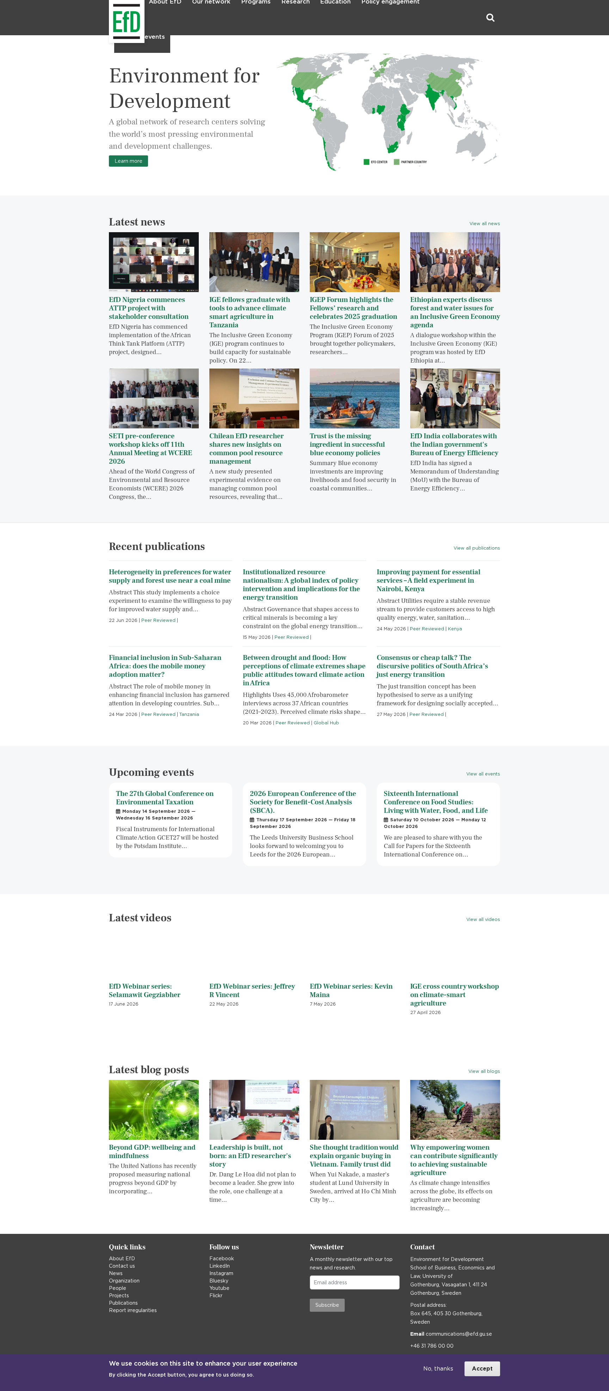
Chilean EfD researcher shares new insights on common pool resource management (246, 449)
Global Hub (326, 722)
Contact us (122, 1266)
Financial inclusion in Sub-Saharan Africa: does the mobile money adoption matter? (165, 666)
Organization (124, 1281)
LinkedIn (219, 1266)
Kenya (455, 628)
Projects (119, 1295)
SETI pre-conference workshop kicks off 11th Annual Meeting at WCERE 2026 (150, 449)
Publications (123, 1303)
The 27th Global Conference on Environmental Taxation (165, 798)
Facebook (221, 1258)
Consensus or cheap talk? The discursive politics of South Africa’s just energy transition (432, 666)
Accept (482, 1368)
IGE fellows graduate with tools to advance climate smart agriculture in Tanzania (249, 312)
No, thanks (438, 1368)
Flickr (215, 1295)
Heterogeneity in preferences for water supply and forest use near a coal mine (170, 576)
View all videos (483, 919)
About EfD (122, 1258)
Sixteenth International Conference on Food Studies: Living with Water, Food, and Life (436, 802)
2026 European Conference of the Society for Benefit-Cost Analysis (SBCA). (303, 802)
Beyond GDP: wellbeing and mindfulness (152, 1152)
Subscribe (327, 1305)
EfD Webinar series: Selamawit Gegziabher (144, 991)
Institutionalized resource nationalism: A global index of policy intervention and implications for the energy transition (301, 585)
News (116, 1273)
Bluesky (218, 1281)
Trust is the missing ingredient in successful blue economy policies (347, 445)
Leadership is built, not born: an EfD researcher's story (250, 1156)
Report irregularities (133, 1310)
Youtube (219, 1288)
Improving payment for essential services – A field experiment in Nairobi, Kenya (428, 581)
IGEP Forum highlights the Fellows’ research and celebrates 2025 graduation (353, 308)
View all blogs (484, 1071)
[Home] (110, 17)
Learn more (128, 161)
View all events (483, 774)
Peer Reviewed (158, 620)
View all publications (477, 548)
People (117, 1288)
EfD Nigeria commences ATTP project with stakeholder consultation (149, 308)
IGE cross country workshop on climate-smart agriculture (454, 995)
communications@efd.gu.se (459, 1334)
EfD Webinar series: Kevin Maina (351, 991)
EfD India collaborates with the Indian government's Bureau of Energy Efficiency (454, 445)
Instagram (221, 1273)
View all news (484, 223)
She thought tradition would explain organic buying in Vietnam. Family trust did (354, 1156)
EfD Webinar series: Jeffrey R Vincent (252, 991)
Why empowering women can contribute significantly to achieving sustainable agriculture (454, 1160)
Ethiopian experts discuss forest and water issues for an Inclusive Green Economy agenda (455, 312)
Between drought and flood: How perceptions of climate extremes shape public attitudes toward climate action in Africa (304, 670)
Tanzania (189, 714)
